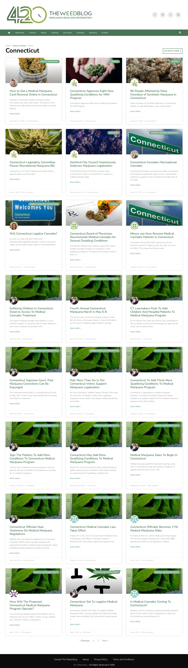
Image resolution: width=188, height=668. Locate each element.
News (43, 32)
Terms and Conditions (123, 659)
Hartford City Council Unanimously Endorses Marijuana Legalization (93, 164)
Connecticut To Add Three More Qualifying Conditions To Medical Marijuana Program (151, 383)
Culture (32, 32)
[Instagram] (170, 15)
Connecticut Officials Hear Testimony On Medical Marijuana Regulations (31, 530)
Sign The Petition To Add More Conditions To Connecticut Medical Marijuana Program (32, 458)
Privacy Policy (100, 659)
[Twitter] (163, 15)
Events (105, 32)
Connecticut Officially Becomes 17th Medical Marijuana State (154, 528)
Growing (67, 32)
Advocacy (19, 32)
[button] (180, 32)
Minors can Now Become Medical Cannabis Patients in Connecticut (152, 235)
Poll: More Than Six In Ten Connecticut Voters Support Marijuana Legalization (88, 383)
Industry (93, 32)
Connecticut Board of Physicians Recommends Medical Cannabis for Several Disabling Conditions (93, 237)
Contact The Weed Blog (65, 659)
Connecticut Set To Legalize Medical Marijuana (93, 603)
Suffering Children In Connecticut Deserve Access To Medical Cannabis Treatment (31, 311)
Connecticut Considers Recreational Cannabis (153, 164)
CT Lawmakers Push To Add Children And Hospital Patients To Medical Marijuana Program (152, 311)
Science (54, 32)
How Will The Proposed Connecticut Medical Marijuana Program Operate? (30, 605)
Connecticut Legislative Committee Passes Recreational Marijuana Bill (32, 164)
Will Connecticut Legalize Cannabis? (33, 233)
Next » (105, 640)
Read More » (15, 114)
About (86, 659)
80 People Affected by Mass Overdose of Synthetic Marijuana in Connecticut (153, 94)
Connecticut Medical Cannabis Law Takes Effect (93, 528)
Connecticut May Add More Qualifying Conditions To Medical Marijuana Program (91, 458)
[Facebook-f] (155, 15)
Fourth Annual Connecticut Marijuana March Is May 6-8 (88, 310)
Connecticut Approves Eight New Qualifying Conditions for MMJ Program (92, 94)
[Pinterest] (178, 15)
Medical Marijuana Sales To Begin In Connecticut (153, 456)
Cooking (80, 32)
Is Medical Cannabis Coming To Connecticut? (150, 603)
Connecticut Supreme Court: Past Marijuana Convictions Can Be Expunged (31, 383)
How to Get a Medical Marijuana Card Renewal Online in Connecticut (33, 92)
